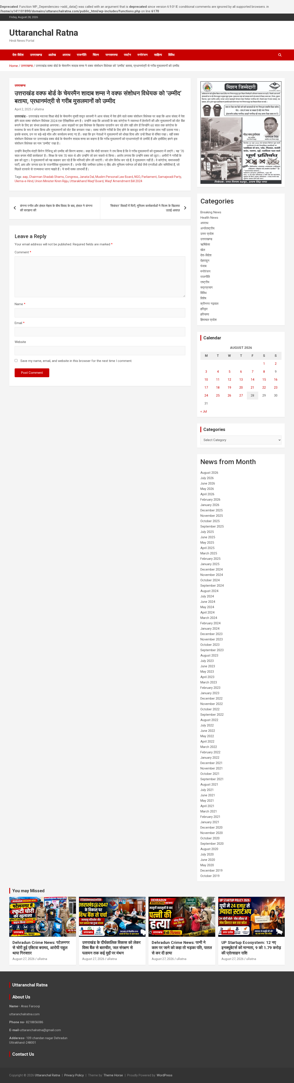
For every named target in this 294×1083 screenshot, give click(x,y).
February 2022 (210, 752)
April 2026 (207, 494)
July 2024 (207, 596)
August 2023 (209, 655)
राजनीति (81, 55)
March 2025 (208, 553)
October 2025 (210, 521)
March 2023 (208, 682)
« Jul (203, 411)
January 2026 (209, 505)
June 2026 (207, 483)
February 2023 (210, 688)
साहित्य (158, 55)
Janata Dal (86, 176)
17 (206, 387)
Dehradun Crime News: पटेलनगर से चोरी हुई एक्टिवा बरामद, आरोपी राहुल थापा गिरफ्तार (41, 947)
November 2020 (211, 833)
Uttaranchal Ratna (43, 33)
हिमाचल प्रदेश (208, 320)
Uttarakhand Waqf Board (87, 181)
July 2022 (207, 725)
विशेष (203, 298)
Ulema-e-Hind (24, 181)
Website (20, 342)
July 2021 (207, 790)
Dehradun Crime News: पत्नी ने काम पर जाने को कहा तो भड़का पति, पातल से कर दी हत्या (182, 947)
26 (229, 395)
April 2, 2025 (23, 109)
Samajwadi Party (169, 176)
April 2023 (207, 677)
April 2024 (207, 612)
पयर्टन (127, 55)
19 (229, 387)
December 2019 (211, 870)
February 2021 (210, 817)
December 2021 (211, 763)
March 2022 (208, 747)
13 (241, 380)
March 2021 (208, 811)
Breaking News (210, 212)
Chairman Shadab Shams (46, 176)
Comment (23, 252)
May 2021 (207, 801)
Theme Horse (113, 1075)
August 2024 (209, 591)
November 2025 (211, 516)
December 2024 (211, 569)
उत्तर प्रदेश (207, 234)
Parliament (149, 176)
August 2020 (209, 849)
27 (241, 395)
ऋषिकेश (205, 244)
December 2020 (211, 827)
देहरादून (204, 261)
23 (275, 387)
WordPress (164, 1075)
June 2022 (207, 731)
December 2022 (211, 698)
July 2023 (207, 661)
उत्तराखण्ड (36, 55)
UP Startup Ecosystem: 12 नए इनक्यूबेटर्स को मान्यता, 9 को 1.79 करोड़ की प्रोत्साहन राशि (251, 947)
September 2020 (212, 844)
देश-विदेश (18, 55)
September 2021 (212, 779)
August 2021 (209, 784)
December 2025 (211, 510)
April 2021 (207, 806)
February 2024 (210, 623)
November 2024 (211, 575)
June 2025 (207, 537)
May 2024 (207, 607)
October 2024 (210, 580)
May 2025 (207, 543)
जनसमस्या (111, 55)
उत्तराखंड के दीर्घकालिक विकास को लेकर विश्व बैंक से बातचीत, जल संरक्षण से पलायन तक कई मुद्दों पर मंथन (111, 947)
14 (252, 380)
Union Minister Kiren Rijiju (51, 181)
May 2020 (207, 865)
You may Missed (28, 890)
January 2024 (209, 629)
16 (275, 380)
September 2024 (212, 586)
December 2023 (211, 634)
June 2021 (207, 795)
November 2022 (211, 704)
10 (206, 380)
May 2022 (207, 736)
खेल (202, 250)
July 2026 (207, 478)
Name (20, 304)
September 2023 (212, 650)
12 (229, 380)
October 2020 (210, 838)
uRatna (39, 109)
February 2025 (210, 559)
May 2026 (207, 489)
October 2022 (210, 709)
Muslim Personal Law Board (114, 176)
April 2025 (207, 548)
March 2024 (208, 618)
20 (241, 387)
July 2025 (207, 532)
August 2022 (209, 720)
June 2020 (207, 860)
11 (218, 380)
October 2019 (210, 876)
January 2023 (209, 693)
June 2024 (207, 602)
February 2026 (210, 500)
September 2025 (212, 526)
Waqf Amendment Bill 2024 (123, 181)
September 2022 (212, 715)
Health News (209, 218)
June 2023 (207, 666)
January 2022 (209, 758)
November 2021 (211, 768)
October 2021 (210, 774)
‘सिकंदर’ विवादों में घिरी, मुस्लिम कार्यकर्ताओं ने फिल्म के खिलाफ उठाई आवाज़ (145, 208)
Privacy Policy (74, 1075)
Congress (71, 176)
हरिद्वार (204, 309)
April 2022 (207, 741)
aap (25, 176)
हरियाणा (204, 314)
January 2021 (209, 822)
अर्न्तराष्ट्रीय (207, 228)
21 (252, 387)
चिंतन (96, 55)
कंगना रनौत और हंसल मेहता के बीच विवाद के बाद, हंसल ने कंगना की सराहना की (56, 208)
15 (264, 380)
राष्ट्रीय (204, 282)
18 (218, 387)
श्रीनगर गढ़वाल (209, 304)
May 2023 (207, 672)
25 (218, 395)
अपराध (66, 55)
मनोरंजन (143, 55)
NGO (137, 176)
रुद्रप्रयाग (206, 287)
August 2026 (209, 473)
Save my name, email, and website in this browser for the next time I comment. (76, 361)
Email (20, 323)
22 (264, 387)
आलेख (52, 55)
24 (206, 395)
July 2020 (207, 854)
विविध (171, 55)
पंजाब (203, 266)
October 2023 (210, 645)
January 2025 (209, 564)
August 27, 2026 (23, 959)
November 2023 (211, 639)
